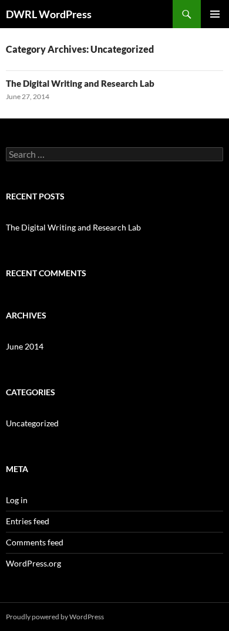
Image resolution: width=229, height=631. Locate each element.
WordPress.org (33, 563)
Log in (17, 500)
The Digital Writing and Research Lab (80, 83)
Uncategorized (32, 423)
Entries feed (27, 521)
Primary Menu (215, 14)
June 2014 (24, 346)
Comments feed (34, 542)
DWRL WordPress (49, 14)
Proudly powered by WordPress (55, 616)
